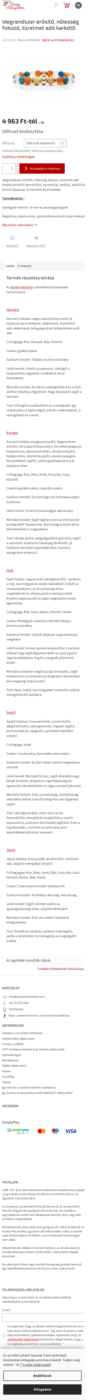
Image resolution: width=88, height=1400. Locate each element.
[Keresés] (56, 5)
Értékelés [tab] (25, 266)
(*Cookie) (35, 1364)
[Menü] (78, 5)
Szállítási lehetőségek (18, 157)
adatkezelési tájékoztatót (23, 1339)
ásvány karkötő (22, 287)
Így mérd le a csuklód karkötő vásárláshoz (29, 1088)
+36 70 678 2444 (18, 1003)
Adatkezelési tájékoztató (18, 1039)
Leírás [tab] (10, 266)
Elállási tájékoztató (14, 1066)
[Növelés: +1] (17, 166)
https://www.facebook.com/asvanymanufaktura (39, 1016)
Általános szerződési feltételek (22, 1033)
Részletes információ (17, 225)
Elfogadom (42, 1389)
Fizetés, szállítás (13, 1044)
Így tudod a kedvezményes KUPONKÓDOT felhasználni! (37, 1093)
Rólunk (6, 1071)
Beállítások (42, 1375)
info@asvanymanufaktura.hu (27, 997)
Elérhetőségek (11, 1055)
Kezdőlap (8, 1077)
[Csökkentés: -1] (17, 170)
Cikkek (6, 1082)
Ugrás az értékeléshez (58, 40)
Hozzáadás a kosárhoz (45, 168)
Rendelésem (10, 1060)
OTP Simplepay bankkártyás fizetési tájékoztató (33, 1049)
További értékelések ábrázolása (60, 969)
